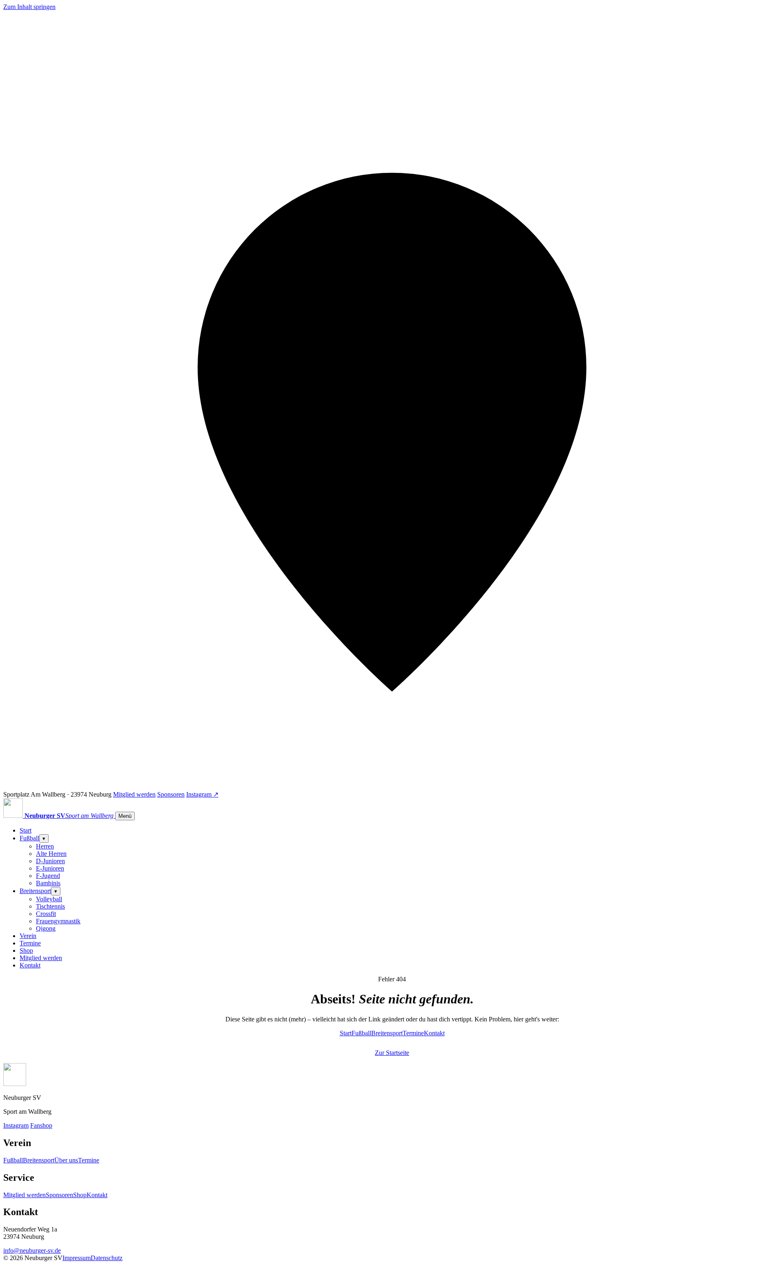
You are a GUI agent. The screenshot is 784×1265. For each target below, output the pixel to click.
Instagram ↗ (202, 794)
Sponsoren (171, 794)
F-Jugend (48, 875)
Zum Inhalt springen (29, 6)
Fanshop (41, 1125)
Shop (26, 950)
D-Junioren (50, 861)
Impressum (76, 1257)
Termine (30, 943)
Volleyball (49, 899)
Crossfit (46, 913)
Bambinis (48, 883)
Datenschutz (106, 1257)
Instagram (16, 1125)
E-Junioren (50, 868)
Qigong (46, 928)
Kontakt (30, 965)
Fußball (29, 838)
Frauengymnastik (58, 921)
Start (25, 830)
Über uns (66, 1160)
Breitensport (35, 890)
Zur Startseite (392, 1052)
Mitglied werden (134, 794)
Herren (45, 846)
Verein (28, 935)
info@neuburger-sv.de (32, 1250)
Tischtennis (50, 906)
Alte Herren (51, 853)
